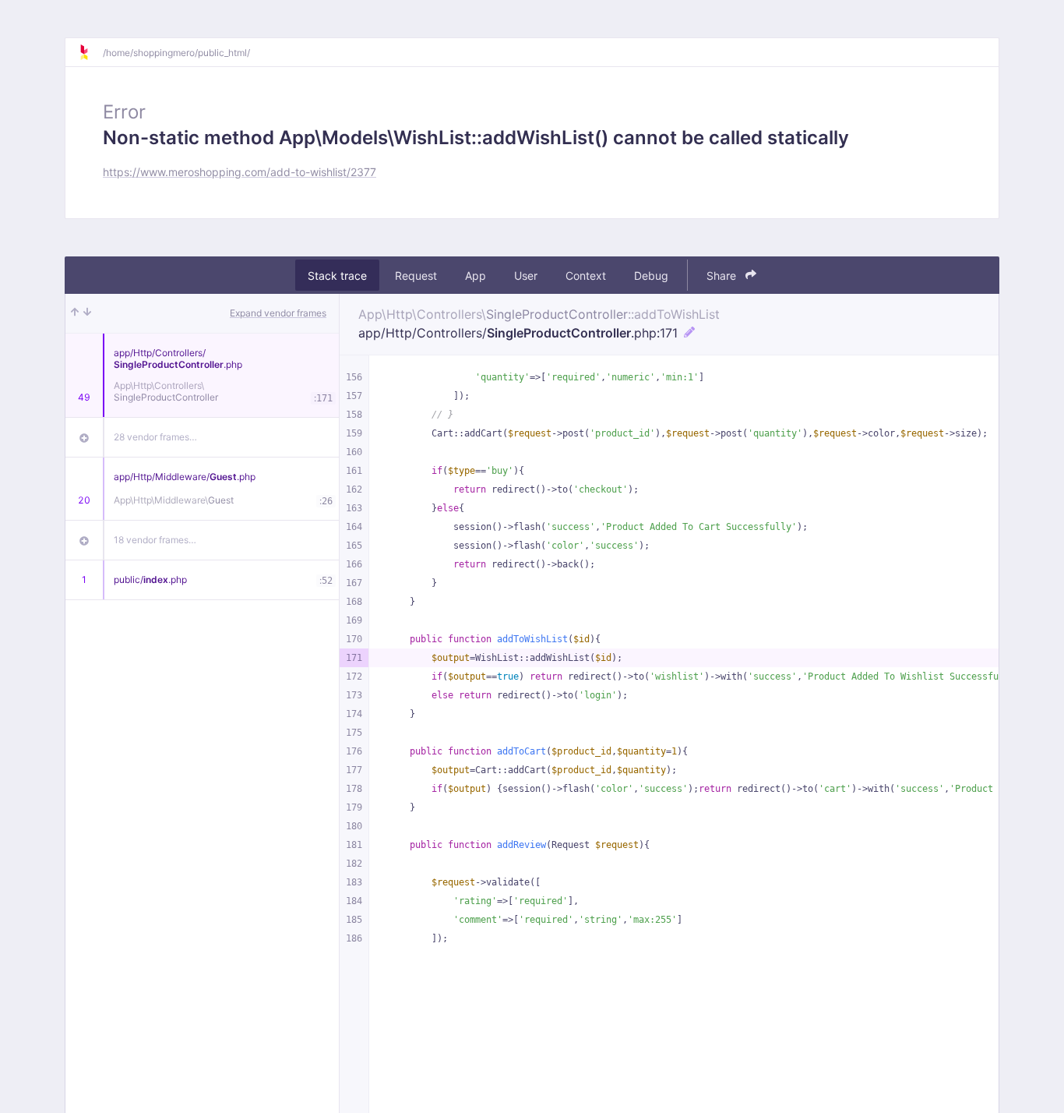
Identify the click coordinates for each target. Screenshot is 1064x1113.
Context (585, 275)
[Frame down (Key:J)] (87, 313)
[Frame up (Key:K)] (74, 313)
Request (416, 275)
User (525, 275)
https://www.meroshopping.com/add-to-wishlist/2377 (239, 171)
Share (722, 275)
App (475, 275)
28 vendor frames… (155, 437)
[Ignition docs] (90, 52)
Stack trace (337, 275)
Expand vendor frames (278, 313)
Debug (651, 275)
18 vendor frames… (155, 540)
